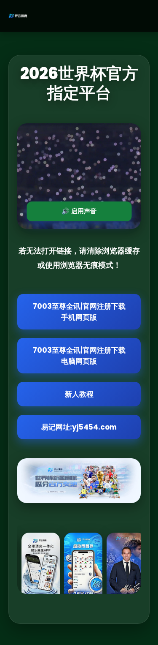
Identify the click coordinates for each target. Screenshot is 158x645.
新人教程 (79, 394)
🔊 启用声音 (79, 211)
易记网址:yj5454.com (79, 427)
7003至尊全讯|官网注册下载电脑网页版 (79, 355)
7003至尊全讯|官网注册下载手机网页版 (79, 311)
